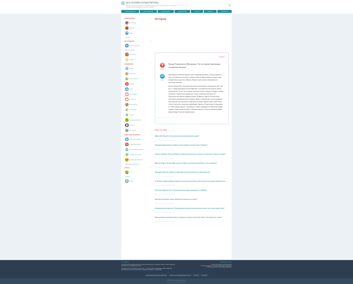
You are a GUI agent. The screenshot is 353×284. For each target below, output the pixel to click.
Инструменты (148, 11)
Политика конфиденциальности (180, 275)
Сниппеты (224, 11)
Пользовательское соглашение (156, 275)
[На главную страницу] (123, 4)
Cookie (196, 275)
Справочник (165, 11)
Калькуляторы (130, 11)
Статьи (196, 11)
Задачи (210, 11)
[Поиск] (229, 5)
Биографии (182, 11)
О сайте (204, 275)
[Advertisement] (192, 37)
